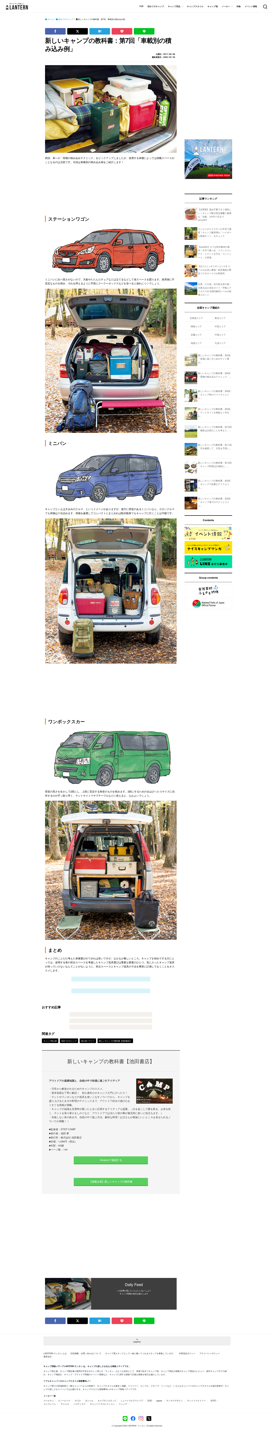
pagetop (137, 1341)
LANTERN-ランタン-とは (55, 1353)
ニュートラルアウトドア (132, 1400)
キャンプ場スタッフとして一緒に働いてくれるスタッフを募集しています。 (140, 1353)
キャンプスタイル (195, 6)
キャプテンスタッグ (107, 1400)
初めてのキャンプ (155, 6)
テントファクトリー (196, 1400)
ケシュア (123, 1403)
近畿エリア (196, 334)
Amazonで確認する (111, 1160)
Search (264, 5)
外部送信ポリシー (187, 1353)
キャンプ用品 (174, 6)
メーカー (226, 6)
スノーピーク (64, 1400)
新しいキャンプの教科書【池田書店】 (115, 1040)
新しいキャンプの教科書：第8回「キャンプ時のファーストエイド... (214, 394)
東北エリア (220, 318)
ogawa (159, 1400)
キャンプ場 (212, 6)
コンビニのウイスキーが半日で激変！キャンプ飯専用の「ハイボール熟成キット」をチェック (214, 232)
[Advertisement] (111, 1235)
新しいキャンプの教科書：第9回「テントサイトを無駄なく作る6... (214, 412)
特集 (239, 6)
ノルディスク (79, 1403)
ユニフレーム (49, 1403)
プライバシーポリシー (209, 1353)
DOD (149, 1400)
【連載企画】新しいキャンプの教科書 (110, 1181)
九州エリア (220, 343)
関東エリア (196, 326)
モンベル (89, 1400)
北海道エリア (196, 318)
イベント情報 (251, 6)
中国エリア (220, 334)
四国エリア (196, 343)
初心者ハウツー (88, 1040)
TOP (141, 6)
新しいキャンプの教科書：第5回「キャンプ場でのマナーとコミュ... (214, 502)
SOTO (213, 1400)
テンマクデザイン (174, 1400)
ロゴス (78, 1400)
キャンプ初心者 (50, 1040)
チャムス (65, 1403)
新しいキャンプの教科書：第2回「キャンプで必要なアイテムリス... (214, 484)
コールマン (48, 1400)
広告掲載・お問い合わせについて (85, 1353)
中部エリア (220, 326)
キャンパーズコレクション (102, 1403)
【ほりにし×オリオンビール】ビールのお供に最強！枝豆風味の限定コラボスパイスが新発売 (214, 270)
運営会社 (47, 1356)
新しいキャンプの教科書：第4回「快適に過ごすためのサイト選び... (214, 359)
